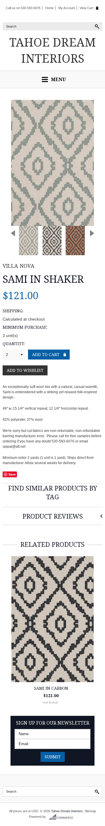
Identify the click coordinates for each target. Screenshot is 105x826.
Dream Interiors (52, 50)
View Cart (86, 8)
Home (49, 8)
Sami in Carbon (51, 688)
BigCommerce (62, 817)
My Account (66, 8)
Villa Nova (18, 265)
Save (12, 474)
